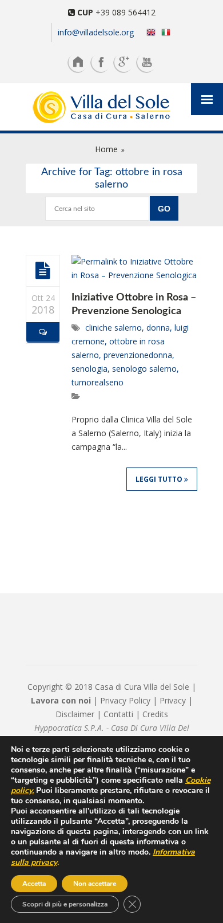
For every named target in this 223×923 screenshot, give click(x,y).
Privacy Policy (125, 700)
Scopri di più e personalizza (64, 904)
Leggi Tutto (160, 479)
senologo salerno (144, 368)
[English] (148, 32)
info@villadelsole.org (96, 32)
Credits (155, 714)
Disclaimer (74, 714)
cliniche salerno (113, 327)
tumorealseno (97, 382)
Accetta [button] (34, 883)
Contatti (118, 714)
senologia (89, 368)
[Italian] (168, 32)
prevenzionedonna (137, 354)
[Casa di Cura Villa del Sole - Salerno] (111, 108)
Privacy (173, 700)
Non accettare (94, 883)
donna (158, 327)
